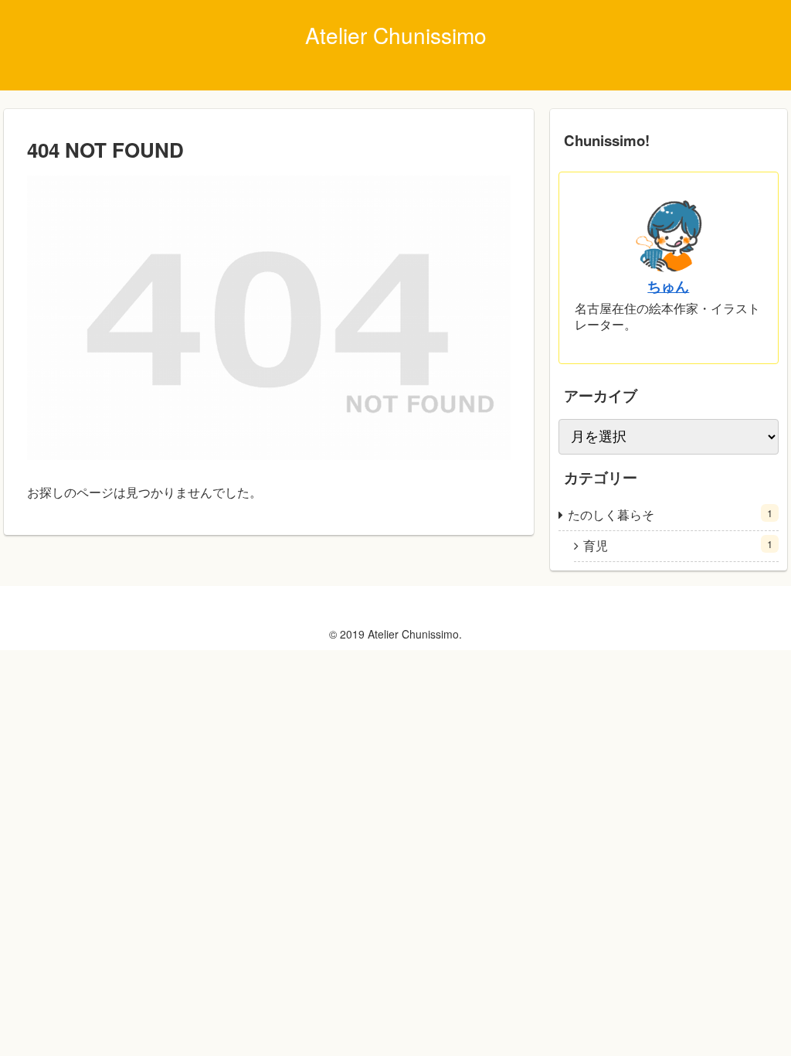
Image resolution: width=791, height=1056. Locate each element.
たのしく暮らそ (670, 514)
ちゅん (668, 285)
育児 (677, 545)
